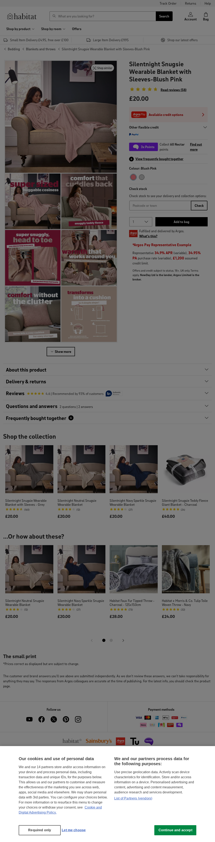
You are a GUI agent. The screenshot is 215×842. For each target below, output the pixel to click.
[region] (107, 794)
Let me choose (74, 830)
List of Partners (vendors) (133, 798)
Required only (39, 830)
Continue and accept (175, 830)
